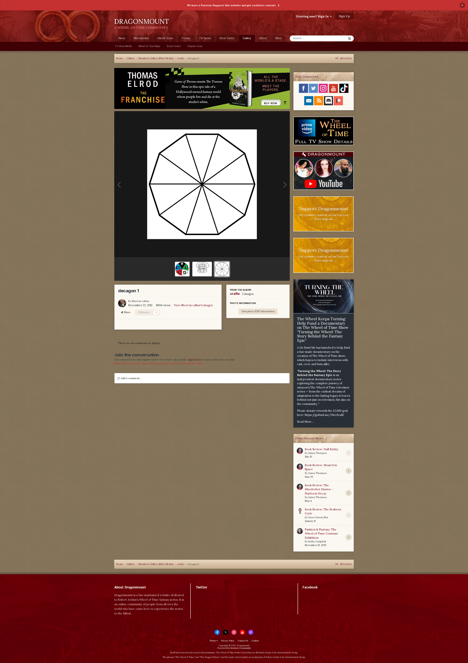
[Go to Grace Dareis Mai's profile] (300, 511)
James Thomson (317, 453)
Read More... (305, 421)
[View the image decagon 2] (182, 269)
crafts (235, 294)
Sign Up (344, 16)
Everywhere (334, 38)
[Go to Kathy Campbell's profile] (300, 531)
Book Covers (174, 46)
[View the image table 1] (202, 269)
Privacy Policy (227, 640)
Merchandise (141, 38)
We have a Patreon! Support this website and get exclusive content (231, 5)
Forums (186, 38)
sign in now (195, 359)
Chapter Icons (194, 46)
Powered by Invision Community (234, 648)
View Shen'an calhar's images (193, 305)
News (121, 38)
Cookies (255, 640)
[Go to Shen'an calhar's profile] (122, 303)
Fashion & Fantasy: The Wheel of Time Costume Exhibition (321, 533)
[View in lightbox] (202, 184)
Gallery (247, 38)
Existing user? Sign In (313, 16)
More (278, 38)
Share (127, 312)
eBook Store (165, 38)
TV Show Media (123, 46)
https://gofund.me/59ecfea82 (324, 415)
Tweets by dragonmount (212, 594)
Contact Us (243, 640)
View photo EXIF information (258, 311)
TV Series (205, 38)
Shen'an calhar (140, 301)
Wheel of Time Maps (149, 46)
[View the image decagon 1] (222, 269)
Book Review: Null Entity (321, 449)
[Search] (349, 38)
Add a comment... (130, 378)
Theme (213, 640)
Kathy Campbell (317, 541)
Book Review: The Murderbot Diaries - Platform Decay (319, 489)
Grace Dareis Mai (318, 517)
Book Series (227, 38)
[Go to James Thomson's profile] (300, 451)
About (263, 38)
